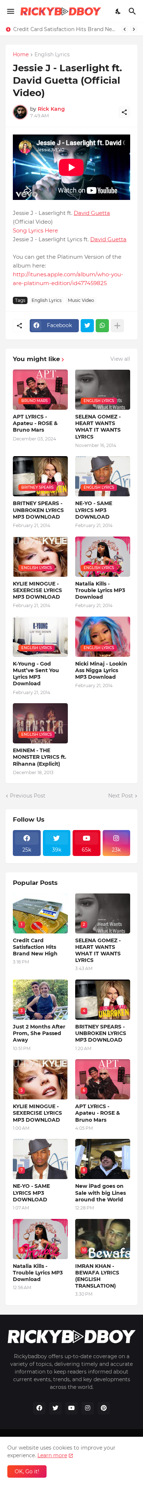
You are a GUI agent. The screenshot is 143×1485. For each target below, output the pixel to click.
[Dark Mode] (118, 11)
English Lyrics (52, 55)
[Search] (133, 11)
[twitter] (55, 1408)
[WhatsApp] (102, 325)
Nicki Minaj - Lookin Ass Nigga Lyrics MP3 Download (101, 670)
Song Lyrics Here (35, 230)
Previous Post (27, 795)
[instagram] (87, 1408)
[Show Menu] (10, 11)
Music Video (81, 300)
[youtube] (71, 1408)
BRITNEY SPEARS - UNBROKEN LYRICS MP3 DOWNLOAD (38, 510)
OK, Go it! (27, 1471)
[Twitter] (87, 325)
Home (21, 55)
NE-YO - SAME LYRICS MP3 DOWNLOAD (93, 510)
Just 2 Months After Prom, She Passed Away (39, 1033)
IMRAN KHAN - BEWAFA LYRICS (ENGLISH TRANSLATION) (97, 1276)
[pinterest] (104, 1408)
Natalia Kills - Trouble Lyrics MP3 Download (100, 590)
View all (120, 358)
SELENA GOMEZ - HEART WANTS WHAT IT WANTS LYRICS (98, 426)
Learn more (52, 1455)
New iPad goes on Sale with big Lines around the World (100, 1192)
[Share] (124, 112)
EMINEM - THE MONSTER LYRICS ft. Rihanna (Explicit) (39, 757)
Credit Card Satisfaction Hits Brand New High (65, 29)
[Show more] (117, 325)
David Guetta (92, 212)
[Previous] (124, 29)
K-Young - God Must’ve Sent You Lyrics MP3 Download (36, 673)
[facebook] (39, 1408)
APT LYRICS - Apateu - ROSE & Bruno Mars (35, 423)
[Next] (134, 29)
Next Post (120, 795)
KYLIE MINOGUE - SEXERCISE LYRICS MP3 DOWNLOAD (37, 590)
